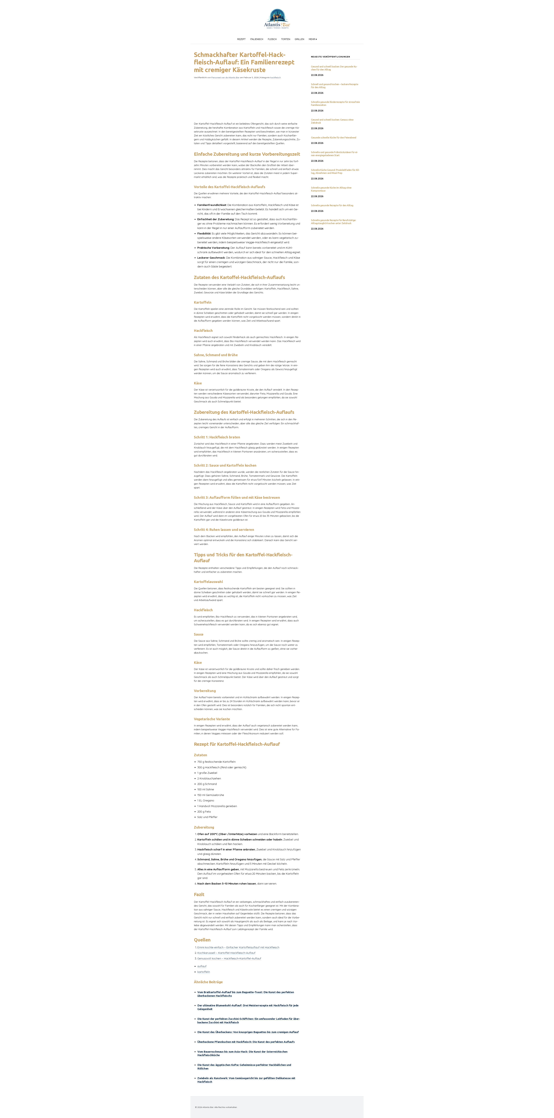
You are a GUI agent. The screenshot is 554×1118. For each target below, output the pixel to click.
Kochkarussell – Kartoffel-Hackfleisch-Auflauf (226, 953)
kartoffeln (203, 972)
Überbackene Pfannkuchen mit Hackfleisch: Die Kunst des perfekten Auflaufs (246, 1041)
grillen (299, 39)
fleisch (272, 39)
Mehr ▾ (313, 39)
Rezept (241, 39)
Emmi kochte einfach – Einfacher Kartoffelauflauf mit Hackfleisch (238, 947)
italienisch (256, 39)
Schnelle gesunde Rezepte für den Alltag (332, 205)
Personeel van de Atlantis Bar (225, 77)
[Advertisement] (248, 101)
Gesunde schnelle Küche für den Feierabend (333, 137)
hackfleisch (275, 77)
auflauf (201, 966)
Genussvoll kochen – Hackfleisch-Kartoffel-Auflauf (229, 958)
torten (285, 39)
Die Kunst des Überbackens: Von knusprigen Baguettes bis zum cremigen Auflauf (248, 1032)
